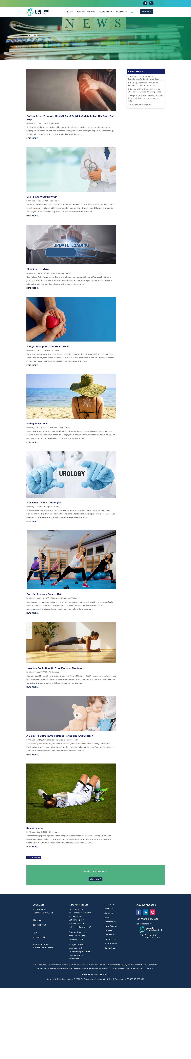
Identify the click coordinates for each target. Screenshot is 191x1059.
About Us (91, 12)
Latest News (110, 939)
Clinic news (54, 123)
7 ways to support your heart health (48, 346)
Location (38, 904)
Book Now (146, 11)
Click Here (94, 879)
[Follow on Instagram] (152, 912)
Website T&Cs (102, 974)
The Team (109, 935)
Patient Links (110, 943)
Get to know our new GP (41, 197)
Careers (108, 930)
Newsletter (55, 273)
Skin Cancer (66, 273)
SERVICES (68, 12)
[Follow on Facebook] (138, 912)
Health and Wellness (70, 598)
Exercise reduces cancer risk (43, 594)
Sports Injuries (34, 828)
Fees (106, 917)
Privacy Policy (88, 974)
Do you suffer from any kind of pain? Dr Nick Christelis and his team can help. (145, 98)
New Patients (110, 926)
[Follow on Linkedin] (145, 912)
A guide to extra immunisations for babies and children (59, 736)
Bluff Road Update (37, 269)
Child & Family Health (68, 740)
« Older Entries (34, 857)
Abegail (32, 123)
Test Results (110, 922)
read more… (32, 138)
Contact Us (109, 948)
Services (108, 913)
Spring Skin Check (37, 423)
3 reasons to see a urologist (43, 502)
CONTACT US (121, 12)
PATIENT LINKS (105, 12)
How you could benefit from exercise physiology (55, 668)
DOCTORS (81, 12)
